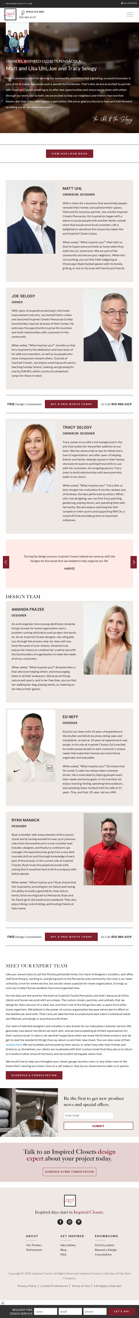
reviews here (14, 1044)
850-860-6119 (27, 17)
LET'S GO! (121, 1311)
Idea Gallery (68, 1245)
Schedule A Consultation (34, 1075)
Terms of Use (81, 1285)
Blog (63, 1249)
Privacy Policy (27, 1285)
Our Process (34, 1245)
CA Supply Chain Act (107, 1285)
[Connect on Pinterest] (79, 1222)
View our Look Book (70, 153)
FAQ (63, 1254)
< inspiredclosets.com (18, 4)
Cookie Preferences (54, 1285)
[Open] (129, 15)
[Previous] (6, 562)
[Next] (133, 562)
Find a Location (104, 1245)
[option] (69, 564)
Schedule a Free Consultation (69, 1171)
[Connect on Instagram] (69, 1222)
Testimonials (34, 1249)
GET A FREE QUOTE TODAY (71, 404)
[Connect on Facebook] (60, 1222)
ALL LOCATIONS (130, 3)
